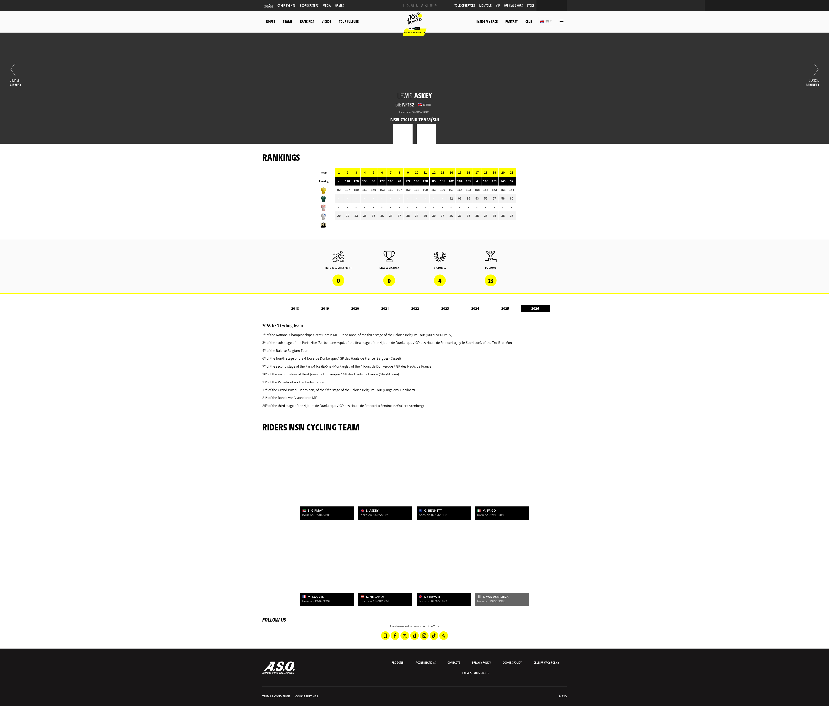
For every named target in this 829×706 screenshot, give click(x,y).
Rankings (307, 21)
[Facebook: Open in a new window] (404, 5)
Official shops (513, 5)
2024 (475, 308)
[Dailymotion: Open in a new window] (426, 5)
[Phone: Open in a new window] (417, 5)
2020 (355, 308)
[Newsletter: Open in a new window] (431, 5)
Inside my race (487, 21)
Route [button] (270, 21)
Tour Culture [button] (349, 21)
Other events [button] (286, 5)
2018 (295, 308)
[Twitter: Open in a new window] (408, 5)
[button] (545, 21)
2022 (415, 308)
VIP (498, 5)
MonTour (485, 5)
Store (530, 5)
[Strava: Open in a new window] (435, 5)
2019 (325, 308)
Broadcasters (309, 5)
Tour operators (464, 5)
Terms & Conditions (276, 696)
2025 (505, 308)
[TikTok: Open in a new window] (422, 5)
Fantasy (511, 21)
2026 (535, 308)
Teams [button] (287, 21)
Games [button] (339, 5)
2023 (445, 308)
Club (528, 21)
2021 (385, 308)
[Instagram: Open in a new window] (413, 5)
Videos (326, 21)
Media (327, 5)
